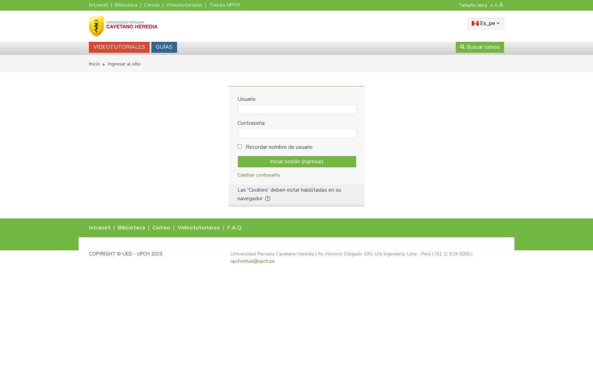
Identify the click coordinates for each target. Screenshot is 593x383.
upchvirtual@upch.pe (253, 261)
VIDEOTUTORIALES (119, 47)
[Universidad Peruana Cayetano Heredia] (123, 26)
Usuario (246, 99)
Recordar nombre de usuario (279, 147)
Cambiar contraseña (258, 175)
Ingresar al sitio (124, 64)
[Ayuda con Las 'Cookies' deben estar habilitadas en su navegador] (268, 197)
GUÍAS (164, 47)
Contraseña (251, 123)
